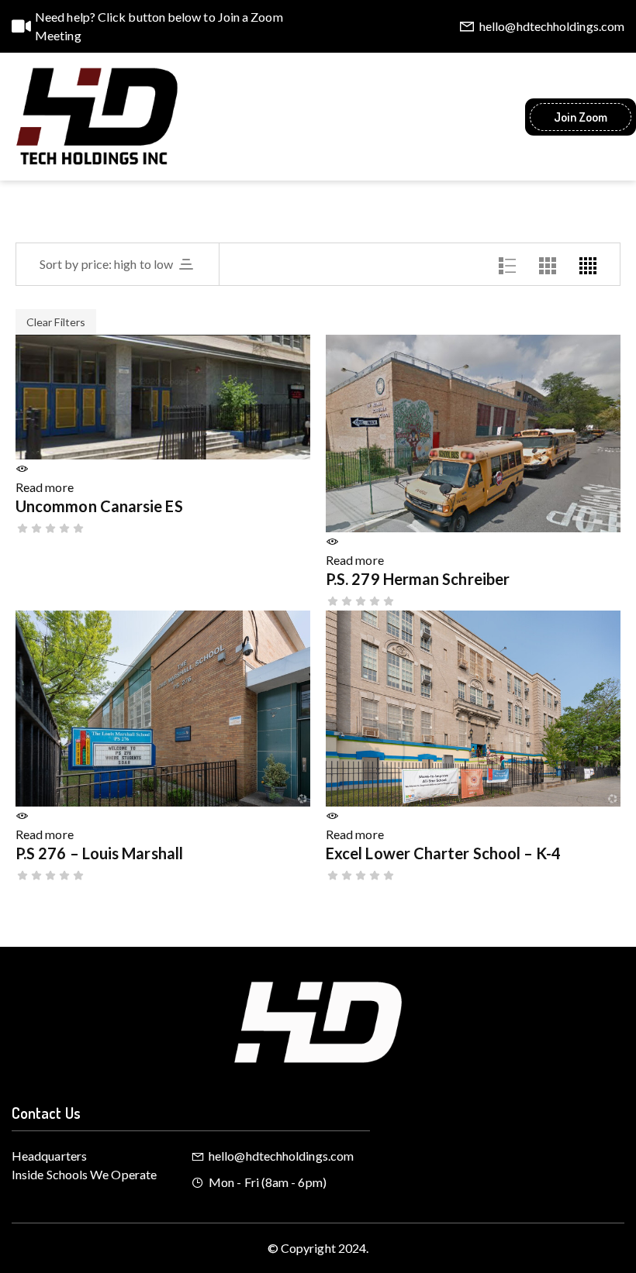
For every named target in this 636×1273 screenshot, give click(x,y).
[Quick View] (22, 468)
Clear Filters (55, 322)
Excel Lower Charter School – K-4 (444, 853)
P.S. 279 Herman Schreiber (418, 578)
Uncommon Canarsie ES (99, 506)
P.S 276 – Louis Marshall (99, 853)
